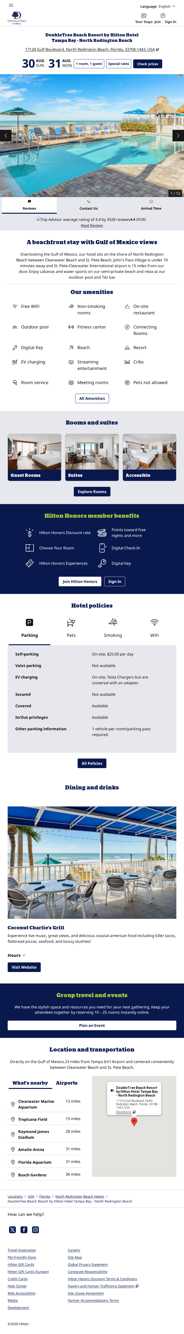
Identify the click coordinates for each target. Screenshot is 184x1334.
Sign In (170, 21)
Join (158, 21)
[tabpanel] (92, 222)
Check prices (149, 63)
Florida (44, 1196)
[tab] (29, 205)
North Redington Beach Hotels (79, 1196)
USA (31, 1196)
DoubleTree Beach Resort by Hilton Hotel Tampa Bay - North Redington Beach (70, 1201)
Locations (15, 1196)
